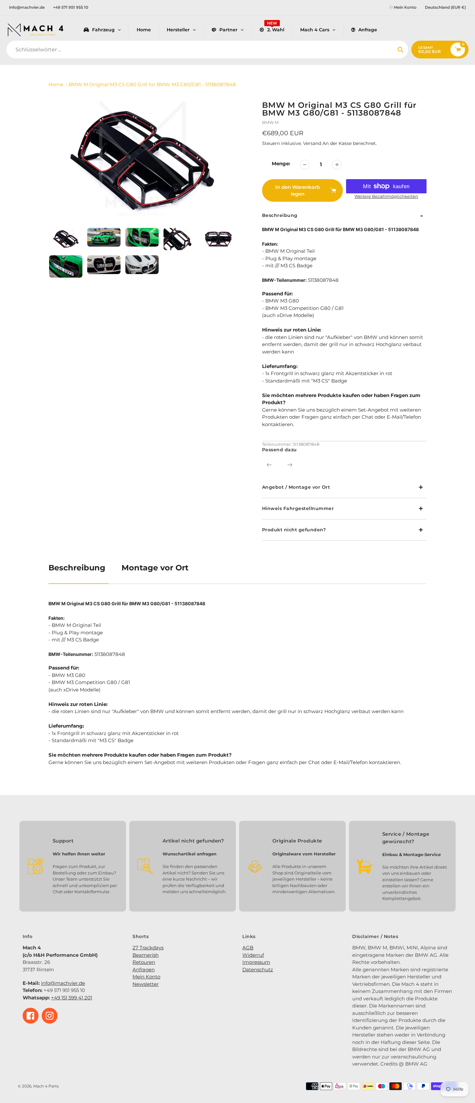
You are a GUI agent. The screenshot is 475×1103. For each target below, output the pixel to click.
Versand (312, 143)
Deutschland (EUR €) (445, 7)
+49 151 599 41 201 (71, 998)
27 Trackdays (148, 948)
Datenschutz (257, 969)
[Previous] (269, 465)
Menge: (281, 163)
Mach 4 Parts (46, 1086)
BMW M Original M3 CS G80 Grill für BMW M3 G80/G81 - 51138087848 (152, 84)
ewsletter (147, 984)
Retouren (143, 962)
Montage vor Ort (154, 567)
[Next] (290, 465)
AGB (247, 948)
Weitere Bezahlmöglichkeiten (386, 196)
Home (55, 84)
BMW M (270, 122)
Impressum (256, 962)
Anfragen (143, 969)
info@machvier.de (27, 7)
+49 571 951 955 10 (70, 7)
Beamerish (145, 955)
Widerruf (253, 955)
